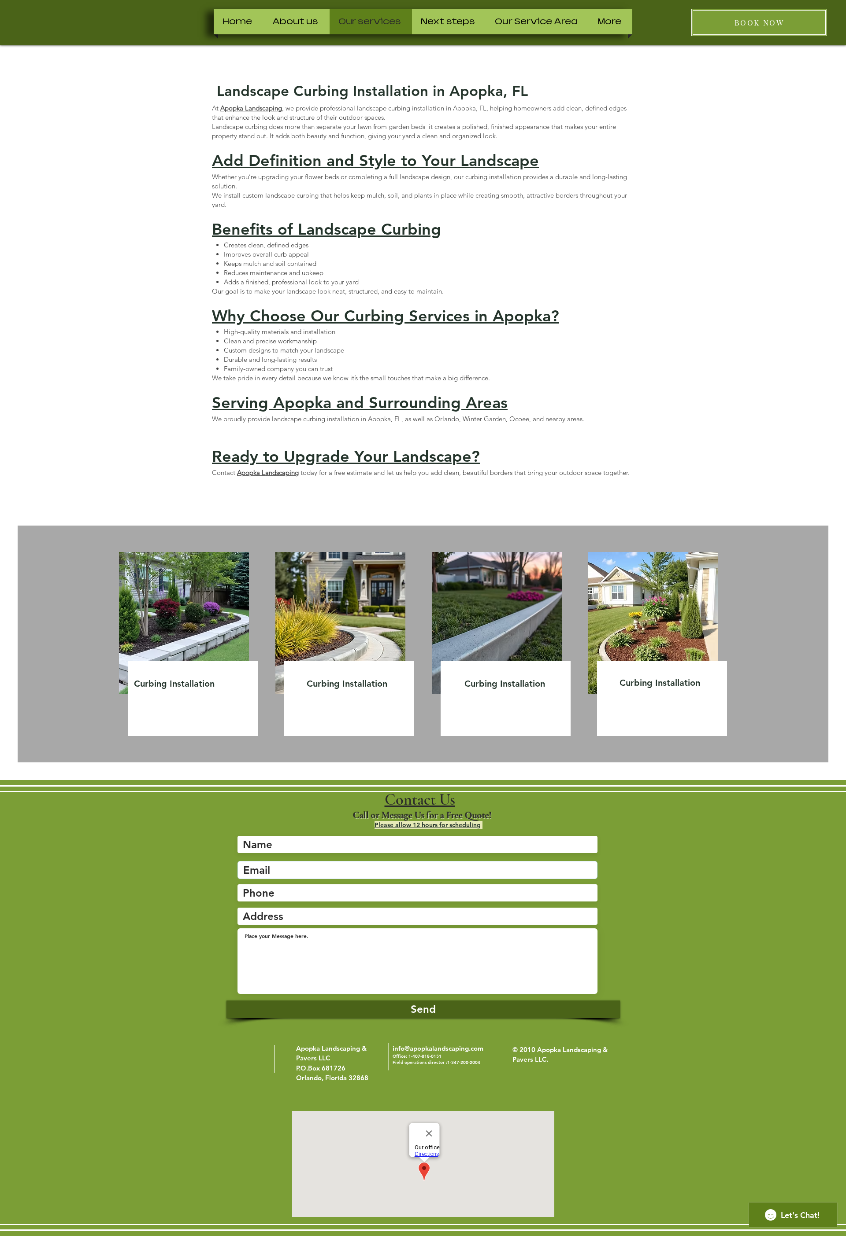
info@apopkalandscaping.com (438, 1048)
